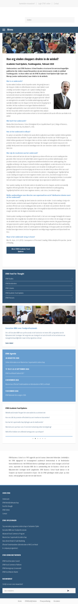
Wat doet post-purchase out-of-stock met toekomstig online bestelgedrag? (28, 427)
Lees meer (9, 343)
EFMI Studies (9, 278)
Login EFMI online (44, 4)
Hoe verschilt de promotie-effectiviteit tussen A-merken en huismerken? (27, 417)
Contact (56, 4)
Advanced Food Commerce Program (13, 533)
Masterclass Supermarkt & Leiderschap (14, 537)
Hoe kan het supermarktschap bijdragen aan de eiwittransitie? (24, 422)
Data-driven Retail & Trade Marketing (13, 541)
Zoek (60, 20)
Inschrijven (68, 590)
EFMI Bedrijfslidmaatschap (10, 502)
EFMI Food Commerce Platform (11, 564)
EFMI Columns (9, 288)
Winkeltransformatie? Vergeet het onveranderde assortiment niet (25, 412)
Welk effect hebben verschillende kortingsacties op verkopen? (24, 431)
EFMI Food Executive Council (11, 561)
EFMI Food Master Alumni (10, 572)
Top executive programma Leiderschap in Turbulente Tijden (20, 526)
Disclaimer (57, 601)
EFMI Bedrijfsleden (31, 601)
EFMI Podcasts (10, 297)
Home (20, 601)
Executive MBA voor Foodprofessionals (14, 530)
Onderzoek (5, 499)
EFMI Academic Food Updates (14, 293)
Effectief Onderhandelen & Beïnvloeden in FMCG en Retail (20, 544)
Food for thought (7, 506)
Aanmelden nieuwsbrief (27, 4)
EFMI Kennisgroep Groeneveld (11, 568)
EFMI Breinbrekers (11, 283)
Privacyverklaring (45, 601)
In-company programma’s (10, 548)
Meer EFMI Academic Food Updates (21, 250)
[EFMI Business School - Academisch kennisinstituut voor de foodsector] (39, 13)
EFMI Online (6, 510)
